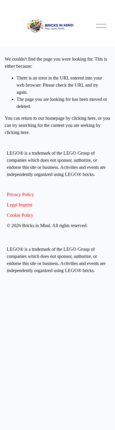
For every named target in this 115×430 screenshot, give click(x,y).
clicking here (84, 118)
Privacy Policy (20, 194)
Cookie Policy (20, 215)
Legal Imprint (19, 204)
